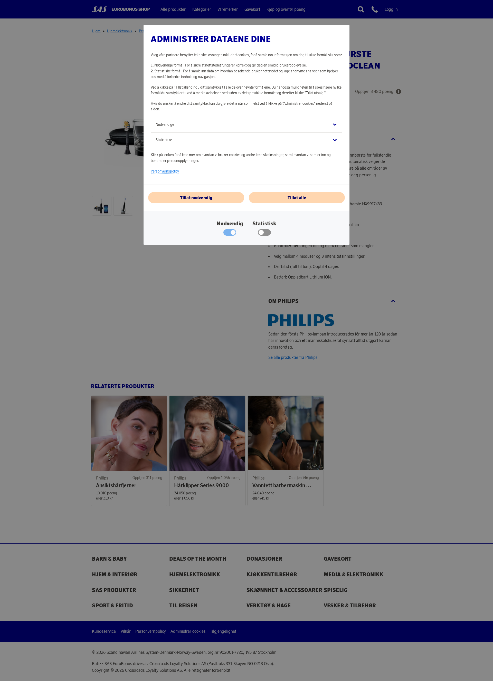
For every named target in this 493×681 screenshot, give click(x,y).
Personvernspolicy (165, 171)
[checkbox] (264, 233)
